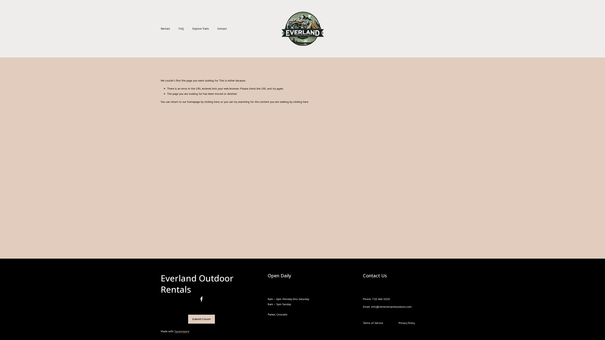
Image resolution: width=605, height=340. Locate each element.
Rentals (165, 28)
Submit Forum (201, 319)
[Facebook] (201, 299)
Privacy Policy (406, 323)
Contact (222, 28)
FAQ (181, 28)
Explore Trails (200, 28)
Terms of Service (373, 323)
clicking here (211, 102)
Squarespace (181, 331)
